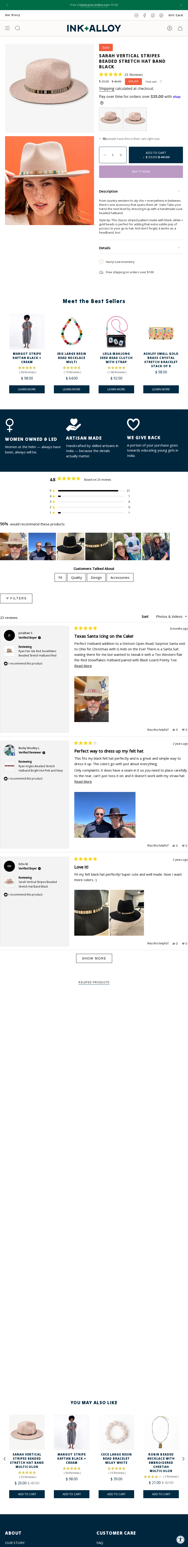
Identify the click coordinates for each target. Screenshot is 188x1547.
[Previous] (7, 5)
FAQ (100, 1542)
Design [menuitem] (96, 577)
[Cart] (180, 28)
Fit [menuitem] (60, 577)
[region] (85, 546)
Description (108, 191)
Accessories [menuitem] (120, 577)
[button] (121, 74)
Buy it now (141, 172)
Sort (145, 616)
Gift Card (176, 15)
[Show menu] (7, 28)
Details (105, 247)
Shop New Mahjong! (94, 5)
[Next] (181, 5)
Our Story (12, 15)
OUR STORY (15, 1542)
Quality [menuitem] (76, 577)
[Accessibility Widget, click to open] (180, 1539)
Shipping (106, 88)
